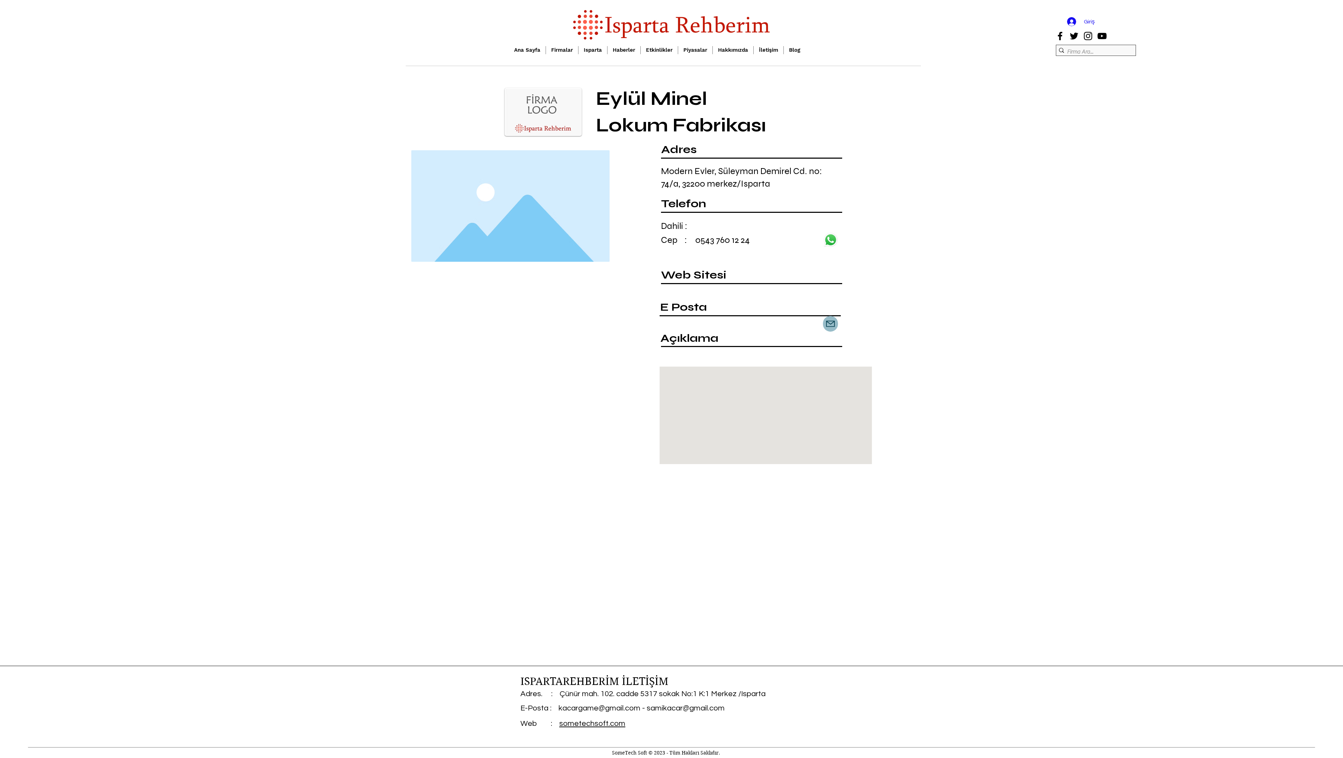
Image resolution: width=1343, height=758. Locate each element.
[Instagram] (1088, 36)
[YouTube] (1102, 36)
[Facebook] (1060, 36)
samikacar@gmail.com (686, 708)
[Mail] (830, 324)
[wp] (830, 240)
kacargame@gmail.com (599, 708)
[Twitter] (1074, 36)
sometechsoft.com (592, 724)
